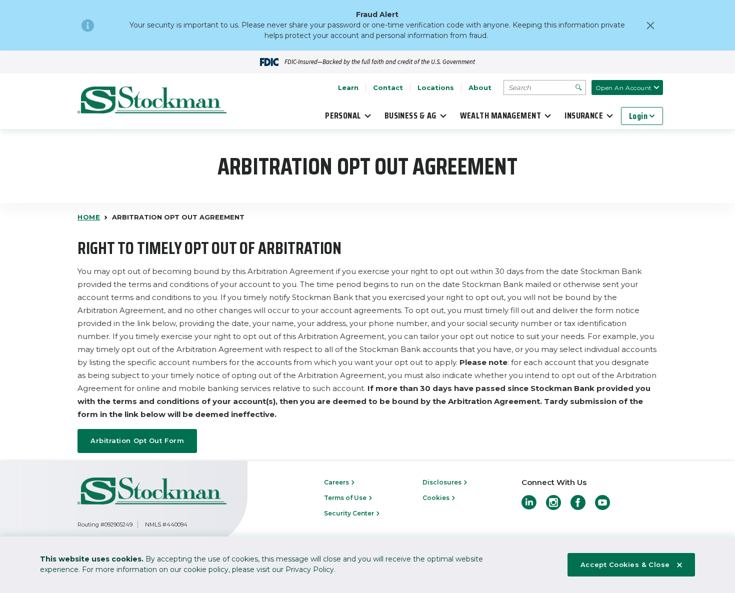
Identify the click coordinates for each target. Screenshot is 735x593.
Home (89, 217)
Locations (436, 88)
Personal (343, 115)
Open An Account (624, 88)
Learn (348, 88)
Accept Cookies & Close (625, 564)
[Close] (650, 26)
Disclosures (442, 482)
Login (638, 116)
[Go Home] (153, 101)
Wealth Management (501, 115)
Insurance (583, 115)
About (480, 88)
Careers (337, 482)
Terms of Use (346, 498)
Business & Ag (410, 115)
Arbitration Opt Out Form (137, 440)
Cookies (436, 498)
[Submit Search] (579, 87)
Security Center (350, 513)
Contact (388, 88)
